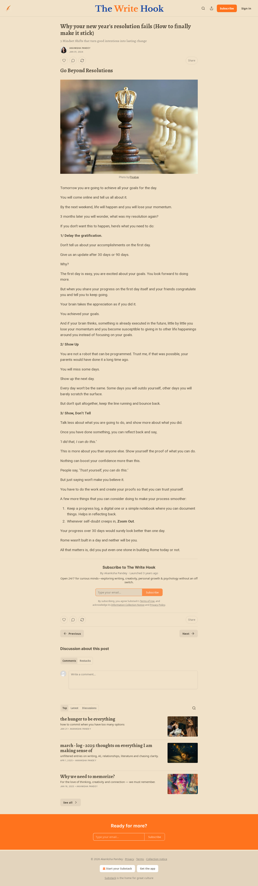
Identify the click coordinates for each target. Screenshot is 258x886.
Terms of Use (147, 601)
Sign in (246, 8)
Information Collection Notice (127, 604)
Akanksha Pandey (79, 48)
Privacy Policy (157, 604)
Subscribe (227, 8)
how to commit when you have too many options (92, 724)
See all (68, 802)
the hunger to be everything (87, 719)
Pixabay (134, 177)
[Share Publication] (211, 8)
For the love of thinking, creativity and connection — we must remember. (107, 782)
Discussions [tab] (89, 708)
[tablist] (76, 661)
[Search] (203, 8)
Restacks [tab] (85, 660)
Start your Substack (119, 868)
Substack (110, 878)
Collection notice (156, 859)
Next (185, 633)
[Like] (64, 60)
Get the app (147, 868)
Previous (75, 633)
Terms (140, 859)
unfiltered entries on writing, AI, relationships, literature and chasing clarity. (109, 756)
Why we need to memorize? (87, 776)
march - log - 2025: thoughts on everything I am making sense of (106, 748)
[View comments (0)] (73, 60)
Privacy (129, 859)
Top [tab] (65, 708)
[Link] (55, 70)
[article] (129, 726)
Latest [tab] (74, 708)
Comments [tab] (69, 660)
